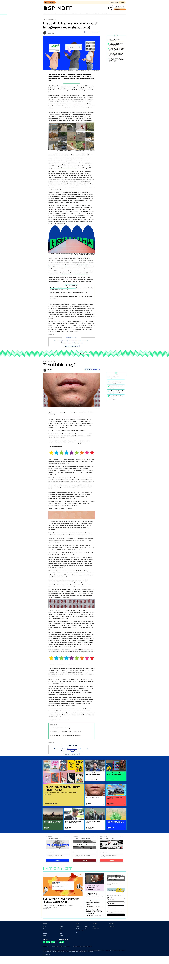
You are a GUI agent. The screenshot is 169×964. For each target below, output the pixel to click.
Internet (45, 19)
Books (67, 13)
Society (45, 361)
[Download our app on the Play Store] (63, 943)
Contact (78, 926)
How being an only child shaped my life (62, 728)
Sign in (122, 2)
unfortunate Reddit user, (80, 103)
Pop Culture (55, 13)
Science (44, 935)
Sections (74, 13)
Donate (94, 926)
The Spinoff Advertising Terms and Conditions (82, 946)
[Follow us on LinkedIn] (54, 943)
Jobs (85, 928)
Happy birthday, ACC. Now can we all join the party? (63, 288)
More (81, 13)
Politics (47, 13)
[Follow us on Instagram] (52, 943)
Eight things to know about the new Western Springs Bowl (67, 735)
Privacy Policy (45, 946)
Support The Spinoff (49, 2)
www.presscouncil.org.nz (58, 951)
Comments (95, 32)
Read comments (71, 346)
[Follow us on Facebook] (44, 943)
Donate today (117, 9)
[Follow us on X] (47, 943)
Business (61, 935)
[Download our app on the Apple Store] (60, 943)
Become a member (107, 13)
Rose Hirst (49, 369)
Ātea (62, 13)
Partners (45, 933)
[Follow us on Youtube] (49, 943)
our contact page (97, 950)
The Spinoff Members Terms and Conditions (60, 946)
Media (61, 933)
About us (78, 928)
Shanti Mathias (50, 32)
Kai (43, 928)
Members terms (96, 928)
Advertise (86, 926)
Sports (61, 930)
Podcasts (88, 13)
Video (44, 926)
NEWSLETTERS (116, 872)
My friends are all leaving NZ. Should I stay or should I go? (66, 731)
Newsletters (96, 13)
